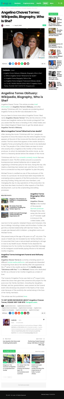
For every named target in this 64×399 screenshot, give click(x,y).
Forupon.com (31, 302)
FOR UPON (21, 327)
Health (39, 3)
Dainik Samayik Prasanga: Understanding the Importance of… (18, 214)
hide (12, 70)
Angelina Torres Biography (8, 310)
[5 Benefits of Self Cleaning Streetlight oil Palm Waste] (52, 30)
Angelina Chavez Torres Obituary (9, 308)
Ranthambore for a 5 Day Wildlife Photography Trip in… (56, 45)
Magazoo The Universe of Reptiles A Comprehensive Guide (18, 200)
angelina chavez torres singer (25, 308)
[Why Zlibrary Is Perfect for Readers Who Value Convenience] (52, 20)
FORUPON (52, 394)
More (51, 3)
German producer (37, 208)
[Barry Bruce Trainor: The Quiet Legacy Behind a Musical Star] (52, 52)
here (25, 296)
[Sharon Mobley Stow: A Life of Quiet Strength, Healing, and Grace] (52, 63)
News (45, 3)
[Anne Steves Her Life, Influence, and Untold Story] (52, 84)
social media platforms (16, 262)
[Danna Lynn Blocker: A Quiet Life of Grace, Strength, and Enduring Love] (52, 73)
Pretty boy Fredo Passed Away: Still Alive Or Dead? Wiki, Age (36, 343)
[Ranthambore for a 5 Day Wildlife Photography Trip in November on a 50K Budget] (52, 40)
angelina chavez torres (10, 306)
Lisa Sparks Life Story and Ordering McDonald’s (11, 342)
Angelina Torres (37, 308)
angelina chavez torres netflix (24, 306)
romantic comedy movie (28, 157)
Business (18, 3)
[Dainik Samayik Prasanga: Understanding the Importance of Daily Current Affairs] (4, 215)
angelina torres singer (34, 310)
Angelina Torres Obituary (21, 310)
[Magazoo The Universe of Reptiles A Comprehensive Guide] (4, 200)
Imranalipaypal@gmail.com (31, 332)
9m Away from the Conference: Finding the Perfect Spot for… (17, 207)
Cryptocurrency (28, 3)
